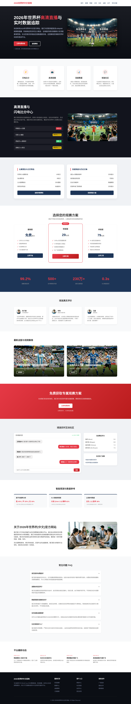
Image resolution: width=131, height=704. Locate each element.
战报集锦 (56, 688)
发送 (76, 470)
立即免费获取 (65, 405)
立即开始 (30, 255)
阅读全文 (73, 372)
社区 (99, 3)
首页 (82, 3)
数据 (91, 3)
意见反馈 (79, 691)
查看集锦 (20, 372)
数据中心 (56, 685)
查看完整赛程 (39, 193)
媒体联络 (101, 688)
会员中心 (79, 688)
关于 (108, 3)
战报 (104, 3)
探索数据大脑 (92, 193)
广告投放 (101, 682)
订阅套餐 (56, 691)
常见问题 (114, 3)
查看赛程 (35, 43)
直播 (86, 3)
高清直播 (56, 682)
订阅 (95, 3)
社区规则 (79, 685)
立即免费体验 (20, 43)
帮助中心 (79, 682)
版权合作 (101, 685)
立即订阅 (65, 256)
